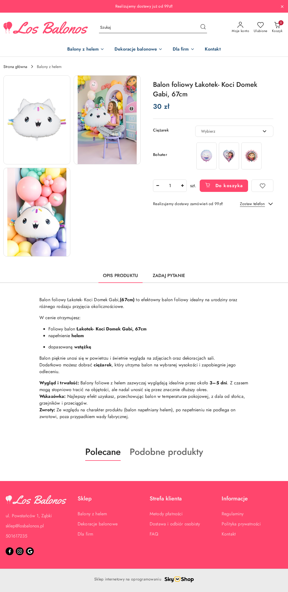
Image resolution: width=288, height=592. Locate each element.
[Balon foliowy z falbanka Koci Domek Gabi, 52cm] (251, 156)
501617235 (16, 536)
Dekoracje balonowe (98, 524)
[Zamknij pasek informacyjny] (282, 6)
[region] (229, 155)
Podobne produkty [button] (166, 451)
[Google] (30, 551)
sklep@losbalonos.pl (25, 526)
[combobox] (234, 131)
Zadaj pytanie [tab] (169, 275)
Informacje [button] (235, 499)
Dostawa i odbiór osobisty (175, 524)
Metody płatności (166, 514)
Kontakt (229, 534)
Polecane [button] (103, 451)
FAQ (154, 534)
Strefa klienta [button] (166, 499)
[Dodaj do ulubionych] (262, 186)
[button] (36, 119)
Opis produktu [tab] (120, 275)
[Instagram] (20, 551)
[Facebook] (10, 551)
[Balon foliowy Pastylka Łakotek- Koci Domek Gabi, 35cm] (206, 156)
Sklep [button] (85, 499)
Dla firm (85, 534)
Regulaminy (233, 514)
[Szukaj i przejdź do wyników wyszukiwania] (203, 27)
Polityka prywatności (241, 524)
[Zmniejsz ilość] (157, 186)
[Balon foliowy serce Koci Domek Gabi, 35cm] (229, 156)
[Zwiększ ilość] (182, 186)
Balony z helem (92, 514)
